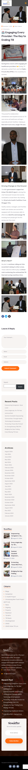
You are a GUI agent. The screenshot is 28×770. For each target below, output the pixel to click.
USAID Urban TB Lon (11, 626)
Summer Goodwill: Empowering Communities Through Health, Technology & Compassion (14, 418)
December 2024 (9, 497)
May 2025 (8, 492)
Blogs (7, 591)
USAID (7, 623)
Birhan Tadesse (18, 26)
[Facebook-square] (10, 766)
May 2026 (8, 459)
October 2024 (9, 502)
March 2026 (8, 465)
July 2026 (8, 454)
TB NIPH (8, 615)
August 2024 (9, 508)
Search (6, 382)
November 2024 (9, 500)
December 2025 (9, 473)
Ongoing (8, 607)
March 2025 (8, 494)
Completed (8, 594)
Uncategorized (10, 621)
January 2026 (9, 470)
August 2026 (9, 451)
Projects (8, 610)
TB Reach (8, 618)
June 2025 (8, 489)
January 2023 (9, 516)
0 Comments (6, 29)
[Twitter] (14, 766)
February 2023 (9, 513)
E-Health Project (10, 597)
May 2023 (8, 510)
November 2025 (9, 475)
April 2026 (8, 462)
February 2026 (9, 467)
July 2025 (8, 486)
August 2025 (9, 483)
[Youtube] (17, 766)
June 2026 (8, 457)
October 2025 (9, 478)
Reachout (8, 613)
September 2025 (10, 481)
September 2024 (10, 505)
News (7, 605)
